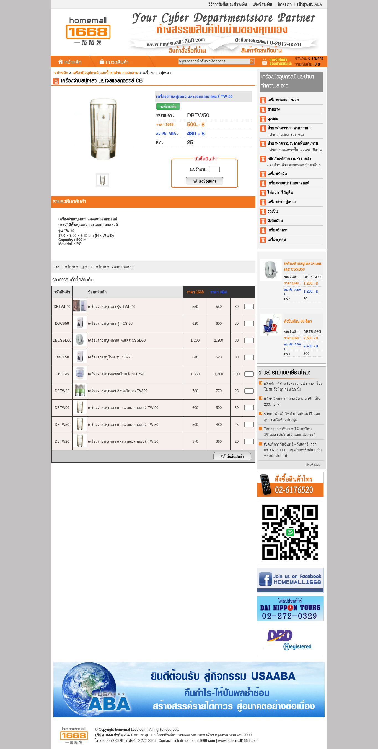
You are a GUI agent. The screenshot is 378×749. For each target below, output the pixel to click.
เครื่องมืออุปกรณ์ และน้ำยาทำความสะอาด (105, 73)
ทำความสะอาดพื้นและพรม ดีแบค (296, 150)
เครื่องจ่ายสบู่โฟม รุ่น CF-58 (109, 357)
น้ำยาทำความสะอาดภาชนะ (289, 128)
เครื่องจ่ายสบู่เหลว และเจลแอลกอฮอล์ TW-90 (123, 408)
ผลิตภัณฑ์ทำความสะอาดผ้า (289, 158)
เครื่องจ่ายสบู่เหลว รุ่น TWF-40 (111, 307)
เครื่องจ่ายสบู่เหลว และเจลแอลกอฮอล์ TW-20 (123, 441)
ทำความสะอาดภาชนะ (287, 135)
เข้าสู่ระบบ (309, 4)
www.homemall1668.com (238, 740)
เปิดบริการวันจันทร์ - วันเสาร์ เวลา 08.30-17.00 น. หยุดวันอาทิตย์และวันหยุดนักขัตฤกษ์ (293, 450)
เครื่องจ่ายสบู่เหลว (78, 267)
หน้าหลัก (72, 62)
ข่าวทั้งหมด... (314, 465)
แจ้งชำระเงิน (262, 4)
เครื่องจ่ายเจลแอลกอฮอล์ (114, 267)
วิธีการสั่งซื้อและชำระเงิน (227, 4)
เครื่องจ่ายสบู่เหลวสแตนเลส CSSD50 (117, 340)
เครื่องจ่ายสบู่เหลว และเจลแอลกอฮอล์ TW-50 (123, 425)
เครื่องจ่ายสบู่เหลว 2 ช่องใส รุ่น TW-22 (117, 391)
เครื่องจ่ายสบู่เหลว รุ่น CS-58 (110, 323)
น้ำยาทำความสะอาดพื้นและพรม (293, 143)
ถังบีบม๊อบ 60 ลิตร (298, 321)
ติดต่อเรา (285, 4)
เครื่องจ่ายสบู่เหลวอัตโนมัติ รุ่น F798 (116, 374)
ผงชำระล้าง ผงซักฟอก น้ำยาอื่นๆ (295, 165)
